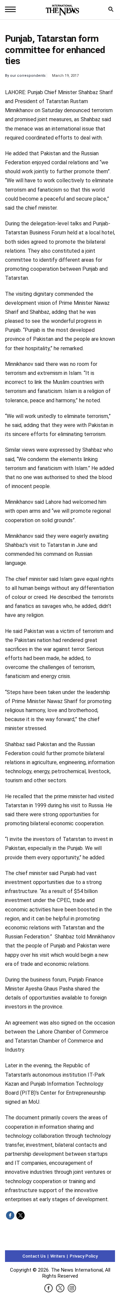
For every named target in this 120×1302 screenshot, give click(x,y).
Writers (57, 1256)
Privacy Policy (84, 1256)
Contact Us (34, 1256)
